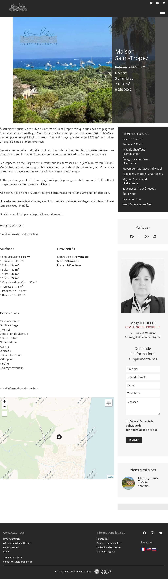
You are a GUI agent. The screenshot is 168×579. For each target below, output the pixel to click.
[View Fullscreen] (4, 413)
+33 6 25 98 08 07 (144, 333)
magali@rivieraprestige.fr (144, 337)
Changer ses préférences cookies (73, 571)
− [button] (4, 406)
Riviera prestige (12, 538)
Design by (106, 571)
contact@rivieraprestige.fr (17, 561)
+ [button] (4, 401)
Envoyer (134, 440)
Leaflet (110, 477)
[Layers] (108, 402)
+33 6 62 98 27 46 (12, 557)
